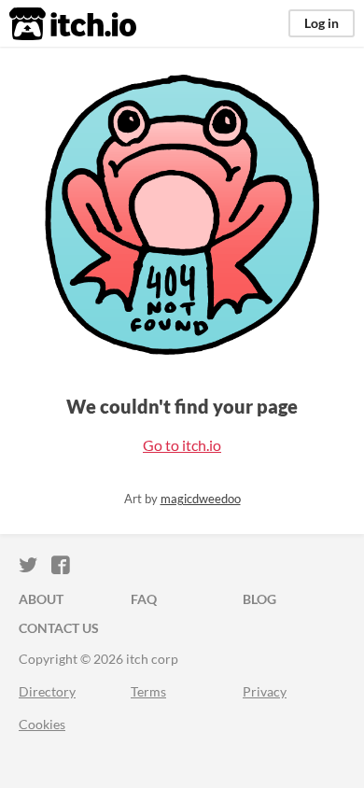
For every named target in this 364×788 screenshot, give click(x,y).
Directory (47, 691)
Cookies (42, 724)
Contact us (59, 628)
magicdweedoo (201, 498)
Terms (148, 691)
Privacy (265, 691)
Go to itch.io (182, 445)
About (41, 599)
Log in (321, 23)
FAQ (144, 599)
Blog (259, 599)
